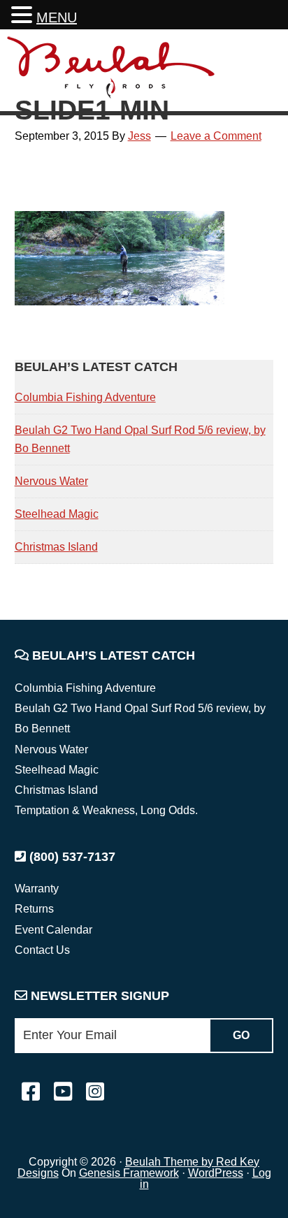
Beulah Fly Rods (111, 72)
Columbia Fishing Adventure (85, 397)
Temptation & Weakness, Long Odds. (106, 810)
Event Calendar (53, 930)
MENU (56, 17)
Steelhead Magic (57, 514)
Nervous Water (51, 481)
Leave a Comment (216, 136)
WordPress (215, 1173)
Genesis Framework (129, 1173)
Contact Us (42, 950)
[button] (23, 16)
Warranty (37, 888)
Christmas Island (56, 547)
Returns (34, 909)
